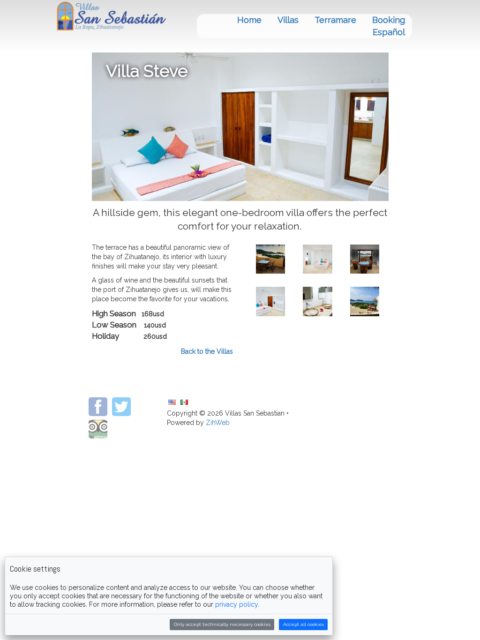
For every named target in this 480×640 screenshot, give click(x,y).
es (184, 402)
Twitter (121, 406)
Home (249, 20)
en (172, 402)
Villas (288, 20)
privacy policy (236, 604)
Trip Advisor (98, 429)
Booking (388, 20)
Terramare (335, 20)
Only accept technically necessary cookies (222, 624)
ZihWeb (121, 429)
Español (389, 32)
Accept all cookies (303, 624)
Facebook (98, 406)
